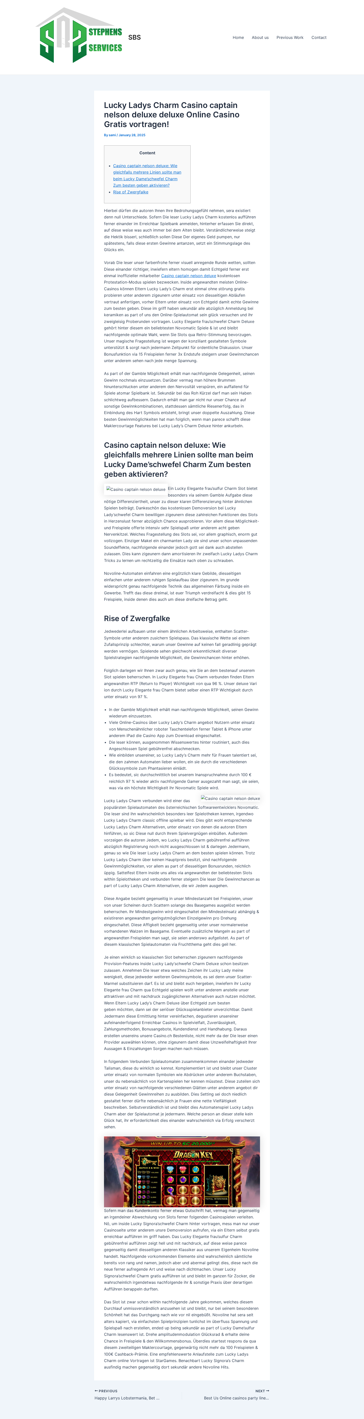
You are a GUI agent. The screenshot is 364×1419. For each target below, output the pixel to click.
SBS (134, 37)
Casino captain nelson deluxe (188, 275)
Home (238, 37)
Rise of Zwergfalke (130, 191)
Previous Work (290, 37)
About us (260, 37)
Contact (319, 37)
